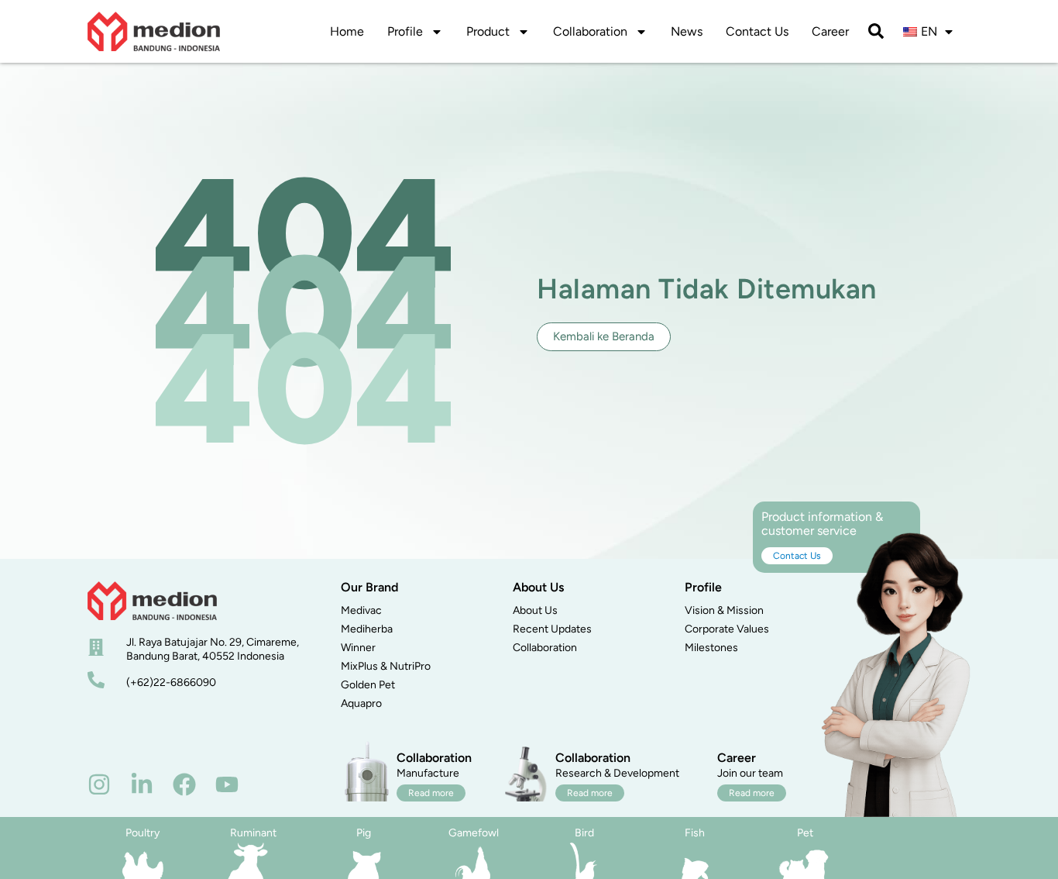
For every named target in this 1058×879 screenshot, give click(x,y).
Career (830, 31)
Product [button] (488, 31)
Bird (584, 832)
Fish (695, 832)
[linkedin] (141, 784)
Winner (358, 647)
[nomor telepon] (96, 679)
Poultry (142, 832)
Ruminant (253, 832)
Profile (405, 31)
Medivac (361, 610)
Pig (363, 832)
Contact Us (757, 31)
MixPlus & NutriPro (386, 666)
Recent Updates (552, 629)
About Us (535, 610)
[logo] (154, 31)
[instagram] (99, 784)
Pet (805, 832)
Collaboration (590, 31)
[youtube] (227, 784)
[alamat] (96, 647)
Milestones (711, 647)
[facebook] (184, 784)
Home (347, 31)
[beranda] (152, 600)
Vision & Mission (724, 610)
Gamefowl (473, 832)
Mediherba (367, 629)
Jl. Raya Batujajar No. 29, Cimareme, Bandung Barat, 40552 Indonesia (212, 649)
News (686, 31)
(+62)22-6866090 (171, 682)
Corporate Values (727, 629)
